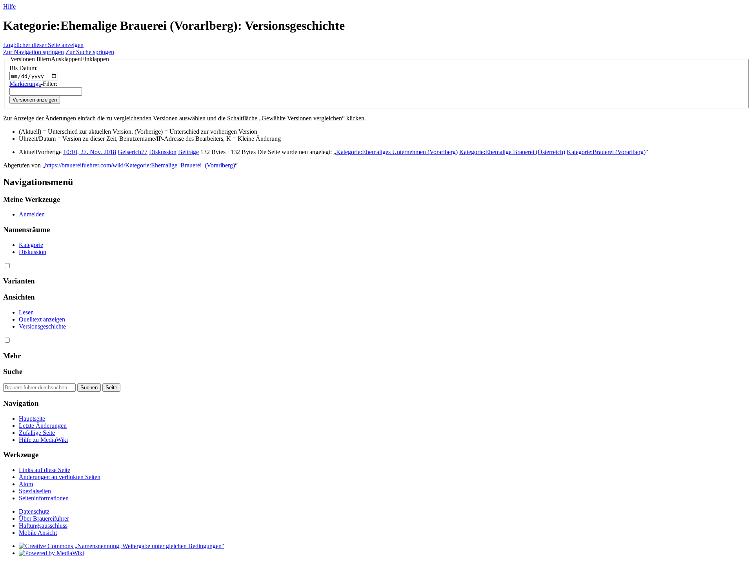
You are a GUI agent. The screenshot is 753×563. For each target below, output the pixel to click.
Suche (12, 371)
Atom (26, 484)
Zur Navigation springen (33, 52)
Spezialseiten (35, 491)
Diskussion (162, 152)
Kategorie (31, 245)
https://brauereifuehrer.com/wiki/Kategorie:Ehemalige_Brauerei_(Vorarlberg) (140, 165)
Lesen (26, 312)
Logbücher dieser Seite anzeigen (43, 45)
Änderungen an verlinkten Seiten (59, 477)
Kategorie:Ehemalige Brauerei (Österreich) (512, 152)
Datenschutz (34, 511)
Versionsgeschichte (42, 326)
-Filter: (33, 83)
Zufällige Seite (37, 432)
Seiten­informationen (44, 498)
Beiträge (188, 152)
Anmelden (32, 214)
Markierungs (25, 83)
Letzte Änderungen (43, 425)
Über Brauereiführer (44, 518)
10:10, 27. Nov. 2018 (89, 152)
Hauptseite (32, 418)
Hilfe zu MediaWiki (43, 439)
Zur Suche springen (89, 52)
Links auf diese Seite (44, 470)
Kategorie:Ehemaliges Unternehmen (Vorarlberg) (397, 152)
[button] (59, 59)
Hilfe (9, 6)
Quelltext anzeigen (42, 319)
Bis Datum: (23, 68)
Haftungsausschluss (43, 525)
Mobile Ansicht (38, 532)
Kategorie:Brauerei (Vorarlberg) (606, 152)
